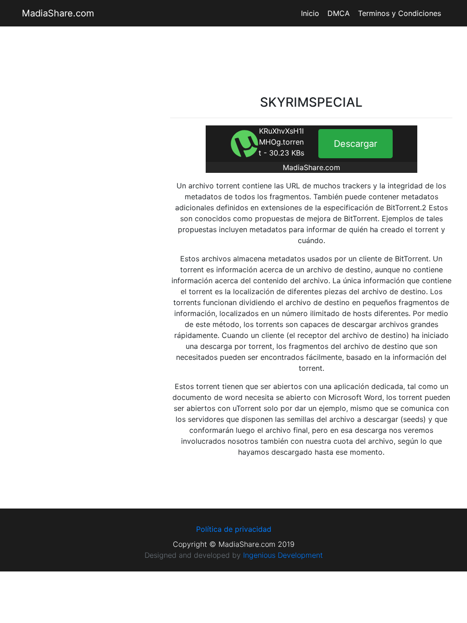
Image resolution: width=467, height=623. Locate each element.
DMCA (338, 13)
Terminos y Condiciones (399, 13)
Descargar (355, 143)
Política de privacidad (233, 529)
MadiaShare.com (58, 13)
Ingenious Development (283, 555)
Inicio (310, 13)
